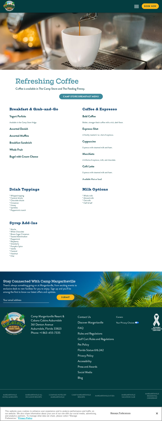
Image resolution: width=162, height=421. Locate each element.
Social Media (85, 372)
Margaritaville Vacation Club (128, 396)
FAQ (81, 328)
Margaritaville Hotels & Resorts (10, 396)
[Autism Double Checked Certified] (157, 322)
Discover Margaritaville (86, 323)
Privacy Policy (85, 356)
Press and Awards (86, 367)
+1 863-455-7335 (50, 333)
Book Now (150, 6)
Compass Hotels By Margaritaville (57, 396)
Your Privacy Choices (125, 322)
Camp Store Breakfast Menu (81, 96)
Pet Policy (83, 345)
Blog (80, 378)
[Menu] (136, 6)
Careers (119, 317)
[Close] (156, 413)
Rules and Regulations (86, 334)
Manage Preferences (120, 413)
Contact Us (84, 317)
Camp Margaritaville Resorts (81, 396)
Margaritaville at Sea (104, 396)
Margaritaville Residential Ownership (152, 396)
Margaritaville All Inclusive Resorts (33, 396)
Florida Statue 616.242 (86, 350)
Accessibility (84, 361)
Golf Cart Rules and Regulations (86, 339)
